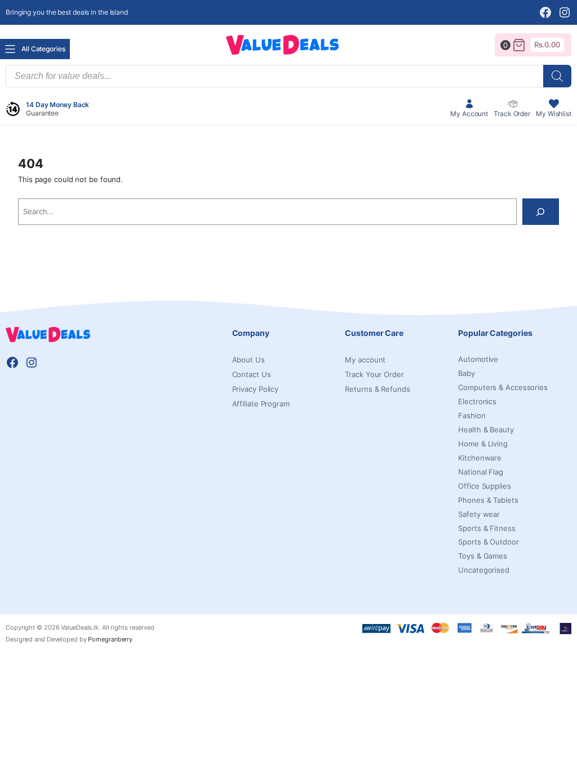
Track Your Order (374, 374)
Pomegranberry (110, 639)
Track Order (512, 113)
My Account (469, 113)
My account (365, 359)
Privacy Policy (255, 388)
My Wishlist (553, 113)
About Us (248, 359)
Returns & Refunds (377, 388)
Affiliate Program (261, 403)
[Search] (557, 76)
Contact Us (251, 374)
